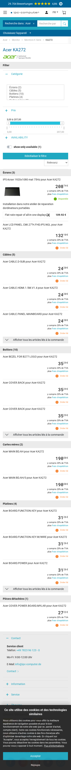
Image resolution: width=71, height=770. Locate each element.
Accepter (35, 756)
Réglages (35, 765)
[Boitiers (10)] (35, 93)
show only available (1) (27, 146)
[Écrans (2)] (35, 87)
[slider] (8, 123)
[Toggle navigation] (5, 12)
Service (15, 694)
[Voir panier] (64, 12)
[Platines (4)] (35, 97)
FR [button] (54, 12)
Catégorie (17, 73)
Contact (16, 638)
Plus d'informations (54, 746)
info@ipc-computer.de (28, 664)
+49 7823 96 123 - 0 (28, 650)
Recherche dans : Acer (18, 23)
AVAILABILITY (19, 137)
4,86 (32, 3)
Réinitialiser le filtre (35, 155)
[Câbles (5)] (35, 90)
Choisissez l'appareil (15, 33)
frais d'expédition (60, 194)
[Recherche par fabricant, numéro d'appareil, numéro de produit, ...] (64, 23)
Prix (13, 110)
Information (18, 684)
